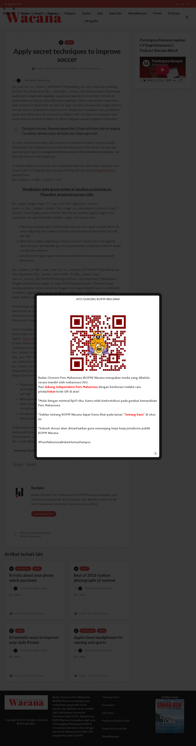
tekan (52, 391)
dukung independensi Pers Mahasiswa (71, 387)
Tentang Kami (134, 414)
